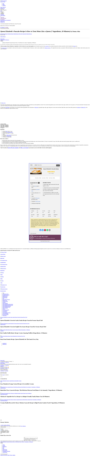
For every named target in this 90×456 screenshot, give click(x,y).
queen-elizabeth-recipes (6, 307)
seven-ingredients (5, 313)
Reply (3, 362)
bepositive (2, 366)
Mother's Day (83, 107)
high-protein (7, 107)
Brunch (12, 33)
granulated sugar (10, 132)
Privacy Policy (4, 450)
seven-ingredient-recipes (6, 312)
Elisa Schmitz (2, 363)
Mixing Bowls (2, 270)
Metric (32, 184)
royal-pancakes (4, 310)
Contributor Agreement (6, 451)
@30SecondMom (38, 238)
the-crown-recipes (5, 314)
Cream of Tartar (2, 254)
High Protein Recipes (3, 33)
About (3, 444)
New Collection (23, 426)
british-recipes (4, 296)
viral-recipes (4, 315)
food (3, 3)
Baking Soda (2, 258)
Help (3, 448)
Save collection (3, 432)
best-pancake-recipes (5, 294)
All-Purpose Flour (3, 266)
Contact (3, 445)
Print (58, 165)
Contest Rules (4, 452)
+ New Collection (3, 431)
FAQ (3, 447)
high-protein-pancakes (6, 299)
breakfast (78, 107)
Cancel (8, 432)
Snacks (1, 337)
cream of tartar (37, 201)
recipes (3, 308)
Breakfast (9, 33)
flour (6, 131)
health (3, 4)
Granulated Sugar (3, 262)
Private (6, 430)
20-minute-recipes (5, 293)
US (38, 182)
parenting (4, 5)
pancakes (4, 302)
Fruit (1, 381)
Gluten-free (24, 33)
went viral (46, 46)
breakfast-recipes (5, 295)
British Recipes (16, 33)
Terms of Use (4, 449)
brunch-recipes (4, 297)
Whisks (1, 274)
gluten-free (36, 107)
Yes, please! (2, 27)
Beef (1, 318)
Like (1, 362)
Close (8, 431)
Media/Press (4, 446)
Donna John (2, 360)
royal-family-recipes (5, 309)
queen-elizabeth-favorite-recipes (7, 304)
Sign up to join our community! (5, 20)
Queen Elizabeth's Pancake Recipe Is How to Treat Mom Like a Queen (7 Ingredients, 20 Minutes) (16, 441)
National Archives (48, 47)
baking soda (37, 198)
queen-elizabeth (5, 303)
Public (3, 430)
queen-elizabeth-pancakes (6, 306)
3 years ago (7, 362)
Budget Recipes (29, 33)
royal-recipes (4, 311)
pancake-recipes (5, 301)
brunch (74, 46)
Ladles (1, 282)
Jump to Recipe (3, 36)
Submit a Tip (2, 8)
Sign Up (4, 7)
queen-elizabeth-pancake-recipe (7, 305)
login (4, 1)
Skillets (1, 278)
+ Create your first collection (5, 425)
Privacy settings (12, 455)
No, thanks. (6, 27)
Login (1, 7)
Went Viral (20, 33)
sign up (1, 1)
